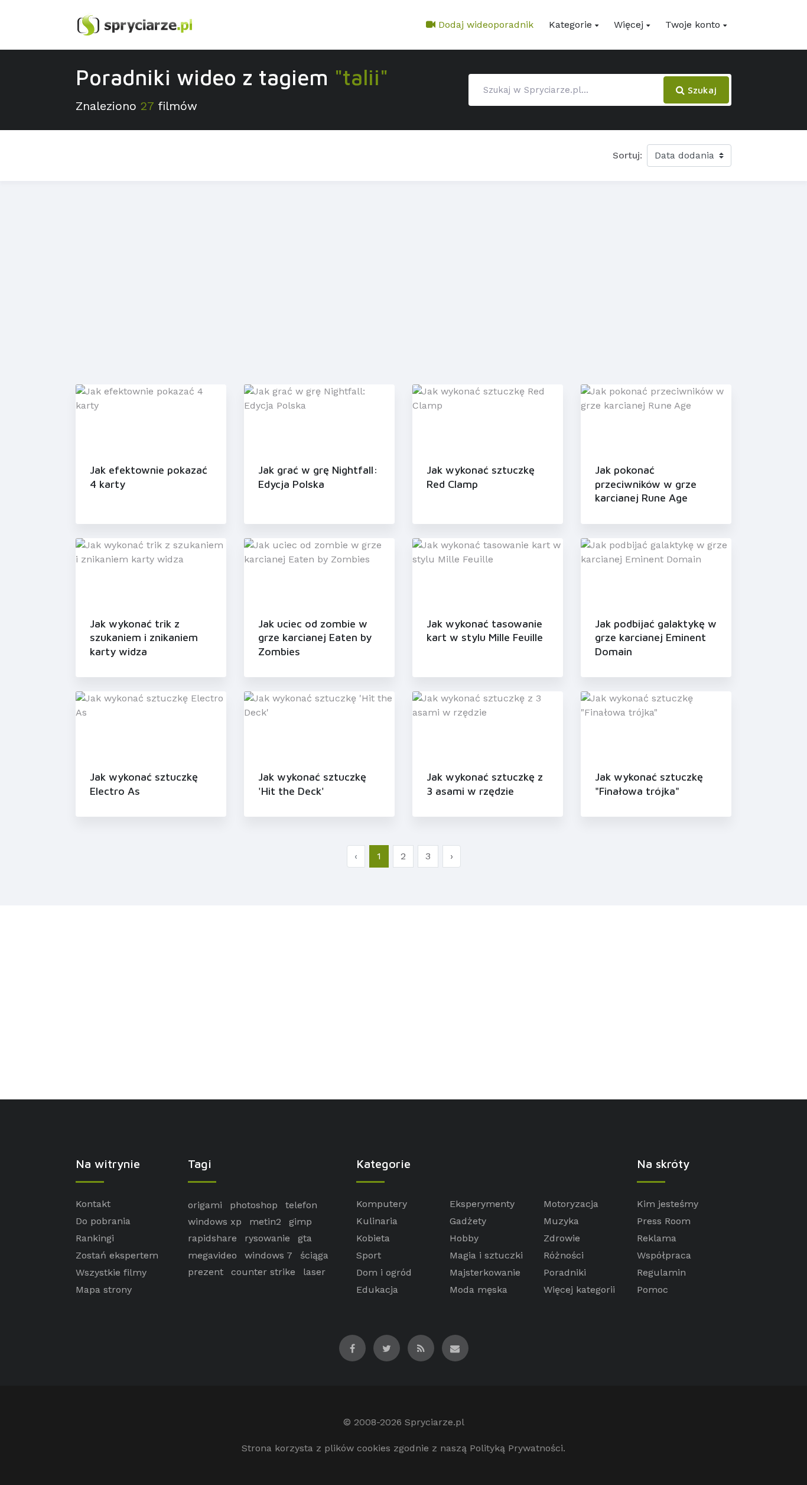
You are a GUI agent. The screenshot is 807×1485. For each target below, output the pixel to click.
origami (205, 1205)
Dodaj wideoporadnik (484, 24)
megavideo (212, 1255)
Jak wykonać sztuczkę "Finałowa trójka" (649, 784)
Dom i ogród (384, 1272)
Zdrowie (562, 1238)
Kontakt (93, 1203)
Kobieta (373, 1238)
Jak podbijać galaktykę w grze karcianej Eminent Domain (656, 637)
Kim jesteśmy (667, 1203)
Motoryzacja (571, 1203)
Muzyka (561, 1221)
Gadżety (468, 1221)
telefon (301, 1205)
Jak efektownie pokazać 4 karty (148, 477)
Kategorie (570, 24)
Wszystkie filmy (111, 1272)
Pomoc (652, 1289)
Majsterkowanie (485, 1272)
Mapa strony (104, 1289)
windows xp (215, 1221)
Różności (564, 1255)
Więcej (628, 24)
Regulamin (661, 1272)
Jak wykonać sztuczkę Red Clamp (481, 477)
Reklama (656, 1238)
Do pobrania (103, 1221)
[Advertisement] (403, 280)
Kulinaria (377, 1221)
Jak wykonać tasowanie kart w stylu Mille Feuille (485, 630)
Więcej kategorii (579, 1289)
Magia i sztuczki (486, 1255)
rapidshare (212, 1238)
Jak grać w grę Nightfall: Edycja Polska (318, 477)
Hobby (464, 1238)
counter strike (263, 1271)
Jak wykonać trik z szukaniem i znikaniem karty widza (144, 637)
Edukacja (377, 1289)
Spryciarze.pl (434, 1422)
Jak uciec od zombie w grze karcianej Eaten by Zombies (315, 637)
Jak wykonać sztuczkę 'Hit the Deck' (312, 784)
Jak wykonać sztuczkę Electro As (144, 784)
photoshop (254, 1205)
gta (305, 1238)
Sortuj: (627, 155)
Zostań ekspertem (117, 1255)
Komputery (381, 1203)
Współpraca (664, 1255)
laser (314, 1271)
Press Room (664, 1221)
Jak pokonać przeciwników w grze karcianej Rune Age (646, 484)
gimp (300, 1221)
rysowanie (267, 1238)
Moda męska (478, 1289)
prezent (205, 1271)
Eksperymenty (482, 1203)
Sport (368, 1255)
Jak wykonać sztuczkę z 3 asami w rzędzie (485, 784)
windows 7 (268, 1255)
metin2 (265, 1221)
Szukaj (701, 90)
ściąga (314, 1255)
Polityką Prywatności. (517, 1448)
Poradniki (565, 1272)
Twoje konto (692, 24)
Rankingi (95, 1238)
